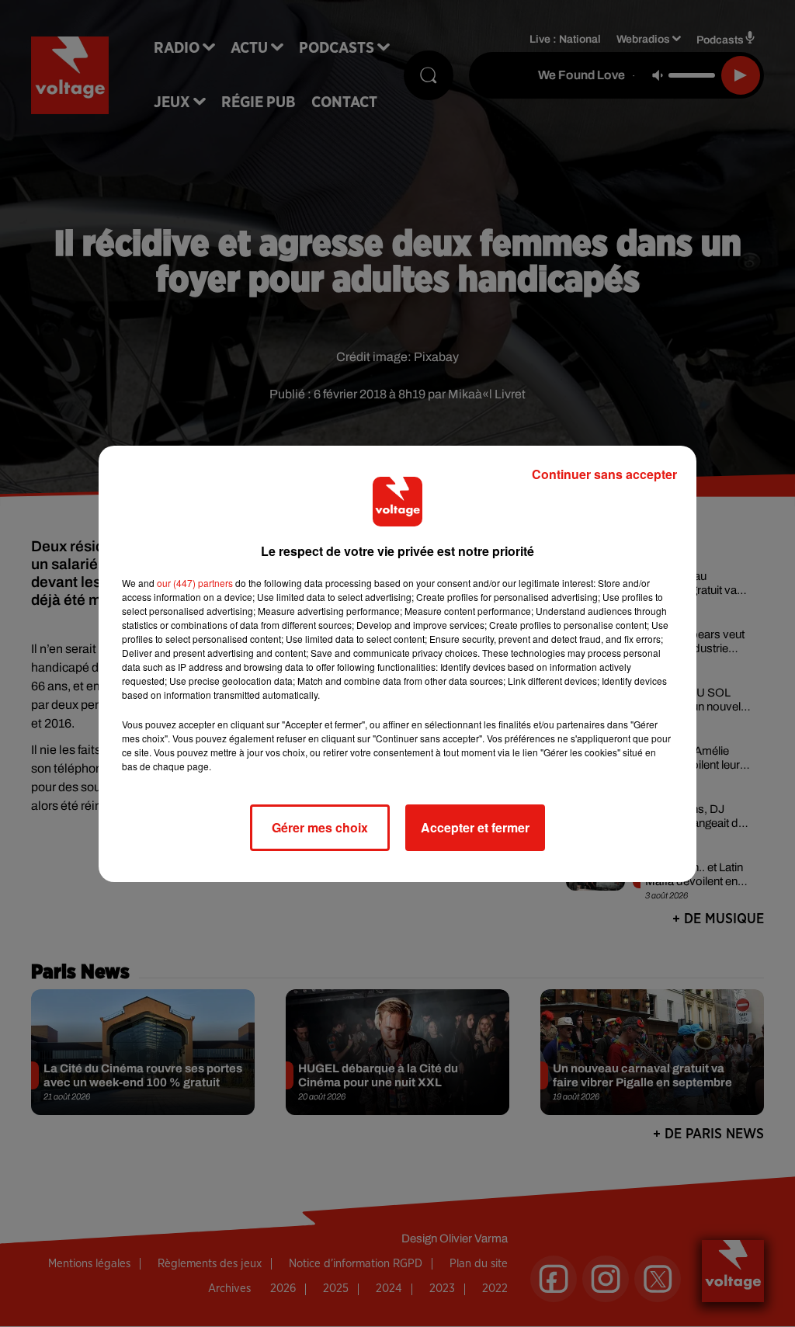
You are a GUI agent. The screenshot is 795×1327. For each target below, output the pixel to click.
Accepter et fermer (475, 827)
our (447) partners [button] (195, 582)
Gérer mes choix (320, 827)
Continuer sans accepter (604, 474)
